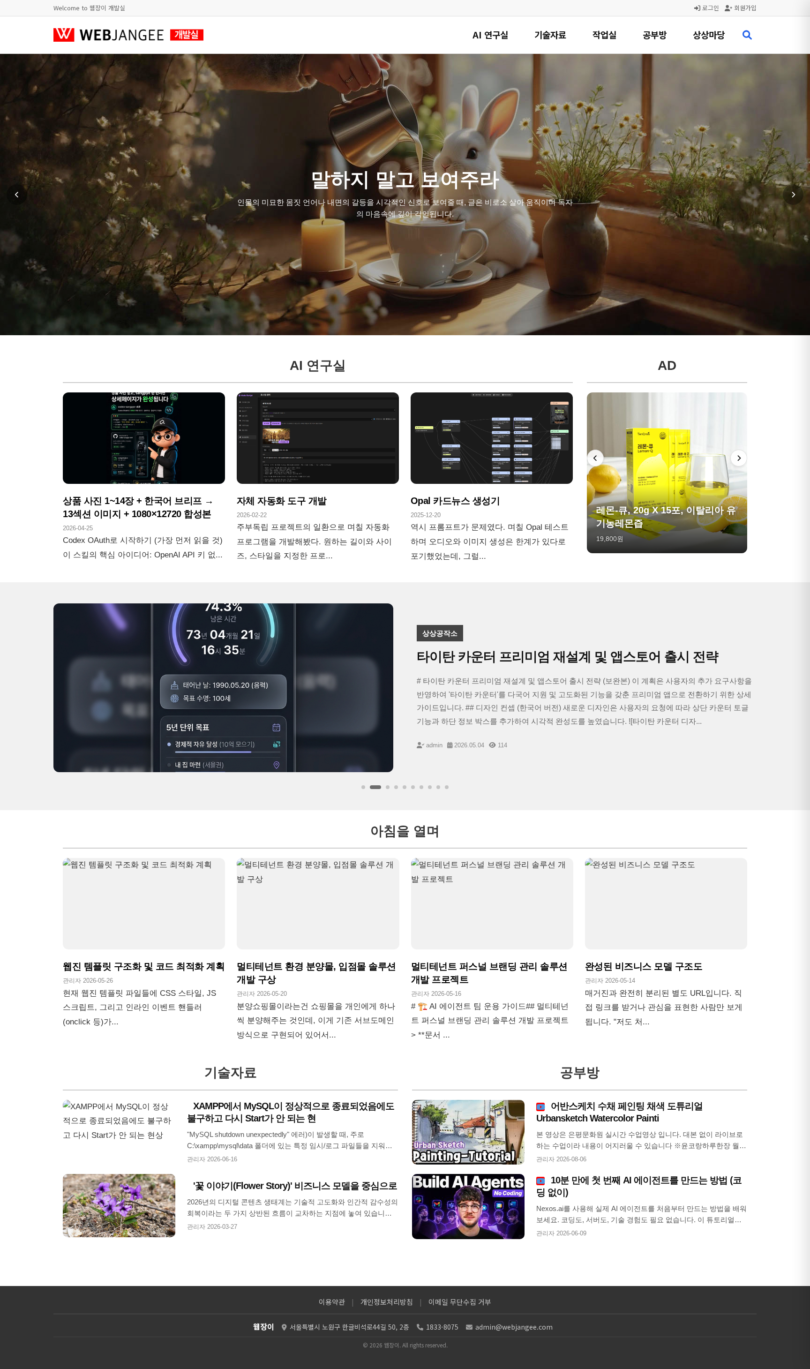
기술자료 (550, 34)
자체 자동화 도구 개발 (282, 501)
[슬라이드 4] (396, 787)
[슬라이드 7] (421, 787)
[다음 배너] (738, 458)
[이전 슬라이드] (17, 194)
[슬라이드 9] (438, 787)
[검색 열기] (747, 35)
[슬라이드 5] (404, 787)
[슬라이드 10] (447, 787)
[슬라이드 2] (372, 787)
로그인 (709, 7)
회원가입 (744, 7)
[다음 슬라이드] (793, 194)
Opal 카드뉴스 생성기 (455, 501)
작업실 (604, 34)
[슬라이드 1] (363, 787)
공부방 (655, 34)
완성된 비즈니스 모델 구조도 (644, 966)
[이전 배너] (595, 458)
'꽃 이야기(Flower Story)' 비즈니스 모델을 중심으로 (294, 1186)
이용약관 (332, 1302)
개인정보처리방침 (386, 1302)
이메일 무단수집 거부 (459, 1302)
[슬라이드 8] (430, 787)
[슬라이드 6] (413, 787)
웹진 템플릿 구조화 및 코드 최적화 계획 (144, 966)
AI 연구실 (490, 34)
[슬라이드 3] (384, 787)
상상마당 (709, 34)
